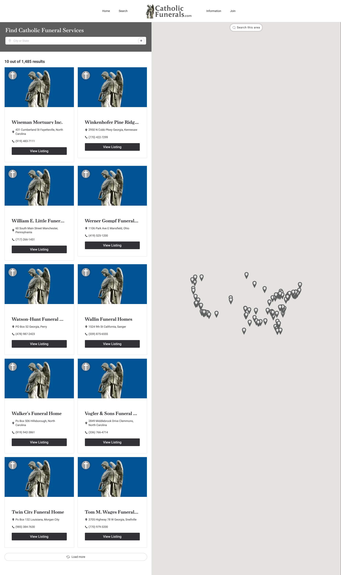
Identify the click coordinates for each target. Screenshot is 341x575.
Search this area (248, 27)
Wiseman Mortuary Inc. (37, 122)
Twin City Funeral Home (38, 512)
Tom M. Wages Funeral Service (118, 512)
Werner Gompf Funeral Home (116, 221)
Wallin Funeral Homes (108, 319)
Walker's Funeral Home (37, 413)
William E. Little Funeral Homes (46, 221)
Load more (78, 556)
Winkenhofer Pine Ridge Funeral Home (126, 122)
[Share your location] (141, 40)
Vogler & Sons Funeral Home (115, 413)
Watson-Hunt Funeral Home (42, 319)
